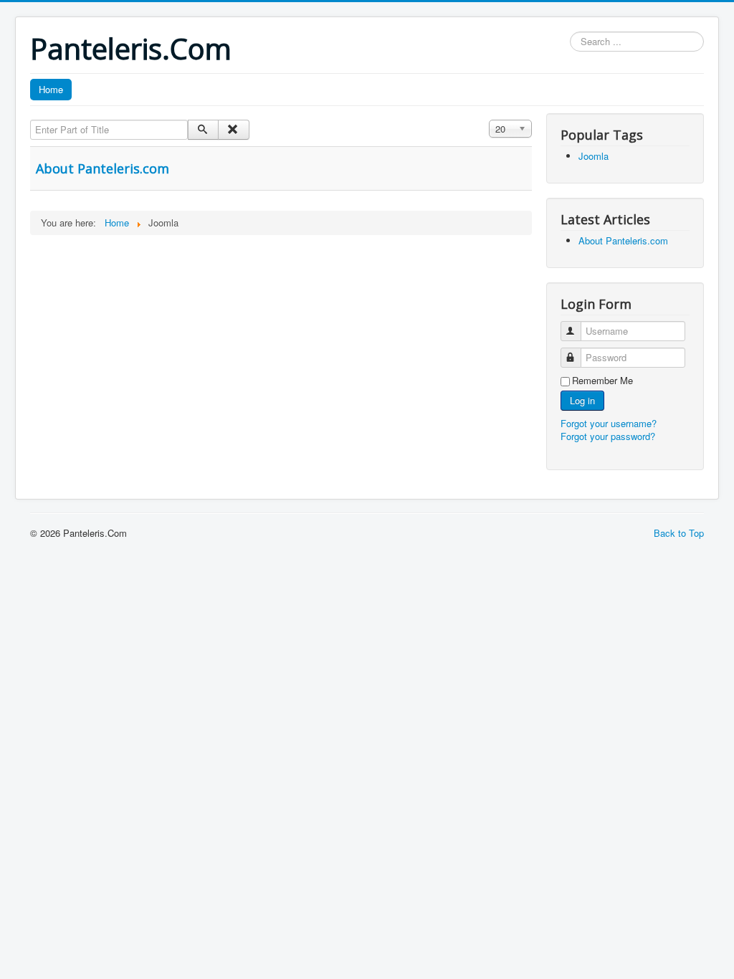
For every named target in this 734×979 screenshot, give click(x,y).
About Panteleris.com (102, 168)
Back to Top (679, 533)
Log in (582, 400)
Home (51, 89)
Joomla (593, 156)
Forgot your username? (609, 423)
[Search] (203, 130)
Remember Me (602, 380)
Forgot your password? (608, 436)
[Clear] (233, 130)
